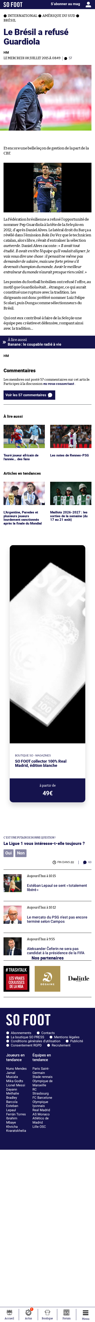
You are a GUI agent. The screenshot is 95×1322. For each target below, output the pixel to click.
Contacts (48, 1033)
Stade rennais (42, 1077)
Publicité (76, 1041)
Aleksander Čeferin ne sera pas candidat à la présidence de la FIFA (47, 937)
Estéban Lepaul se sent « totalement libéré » (37, 871)
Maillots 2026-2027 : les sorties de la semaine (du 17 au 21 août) (69, 488)
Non (21, 853)
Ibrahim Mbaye (11, 1120)
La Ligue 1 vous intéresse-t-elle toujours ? (44, 843)
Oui (8, 853)
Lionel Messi (15, 1085)
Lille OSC (39, 1127)
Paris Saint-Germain (40, 1071)
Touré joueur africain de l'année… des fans (22, 429)
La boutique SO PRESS (27, 1037)
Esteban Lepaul (12, 1108)
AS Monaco (41, 1114)
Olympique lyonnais (40, 1104)
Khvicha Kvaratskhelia (16, 1129)
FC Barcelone (42, 1098)
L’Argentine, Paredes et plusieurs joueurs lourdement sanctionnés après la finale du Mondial (23, 490)
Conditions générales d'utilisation (35, 1041)
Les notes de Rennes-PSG (69, 426)
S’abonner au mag (65, 4)
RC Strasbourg (40, 1091)
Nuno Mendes (16, 1069)
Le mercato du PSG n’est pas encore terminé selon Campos (42, 905)
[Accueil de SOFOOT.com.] (13, 4)
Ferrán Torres (16, 1114)
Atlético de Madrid (40, 1120)
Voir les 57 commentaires (26, 395)
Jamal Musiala (12, 1075)
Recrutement (61, 1045)
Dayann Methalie (12, 1091)
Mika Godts (14, 1081)
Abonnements (21, 1033)
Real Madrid (41, 1110)
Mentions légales (67, 1037)
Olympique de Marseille (42, 1083)
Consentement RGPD (26, 1045)
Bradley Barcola (11, 1100)
